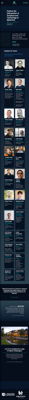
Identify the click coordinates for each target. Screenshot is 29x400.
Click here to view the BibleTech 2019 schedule (13, 55)
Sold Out (25, 2)
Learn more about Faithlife (19, 315)
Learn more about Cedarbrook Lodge (15, 361)
